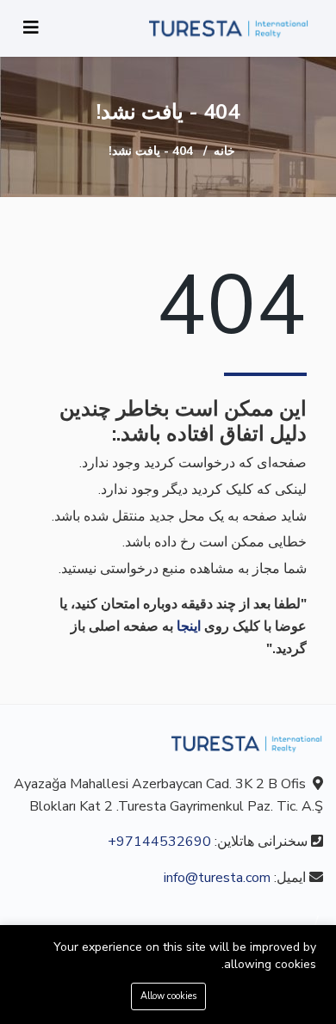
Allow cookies (168, 996)
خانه (224, 151)
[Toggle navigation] (31, 27)
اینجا (189, 626)
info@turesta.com (217, 877)
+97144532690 (159, 841)
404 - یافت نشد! (151, 151)
